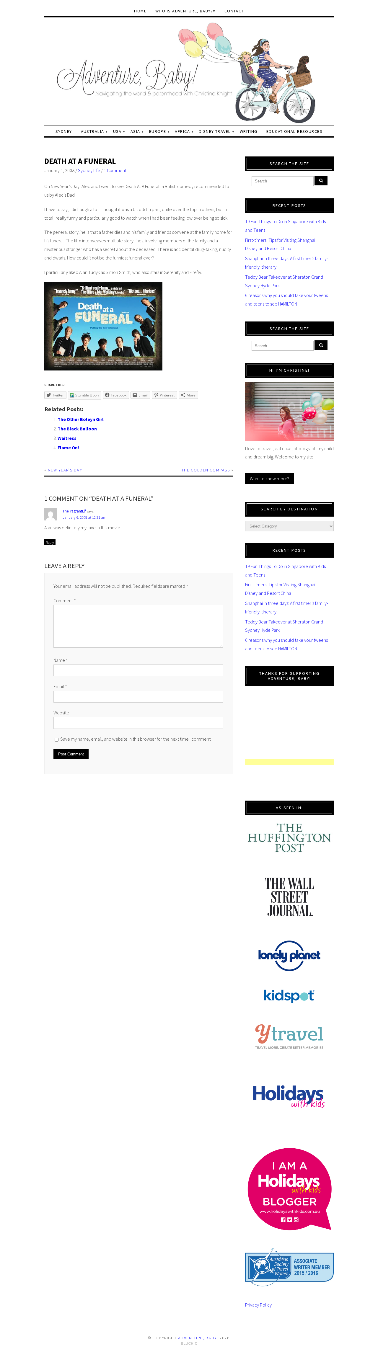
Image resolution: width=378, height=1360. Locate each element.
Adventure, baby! (198, 1338)
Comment (64, 600)
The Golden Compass (205, 470)
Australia (92, 131)
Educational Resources (294, 131)
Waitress (67, 438)
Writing (249, 131)
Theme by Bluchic (189, 1343)
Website (61, 713)
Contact (234, 11)
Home (140, 11)
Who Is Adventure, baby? (184, 11)
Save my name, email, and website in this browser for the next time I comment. (135, 739)
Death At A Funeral (80, 161)
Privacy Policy (258, 1305)
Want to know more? (269, 478)
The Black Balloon (77, 429)
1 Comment (115, 170)
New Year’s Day (65, 470)
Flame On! (68, 447)
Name (60, 660)
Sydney (64, 131)
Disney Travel (215, 131)
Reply (50, 542)
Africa (182, 131)
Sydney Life (89, 170)
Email (60, 686)
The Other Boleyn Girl (81, 419)
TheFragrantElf (74, 511)
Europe (157, 131)
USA (117, 131)
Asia (135, 131)
